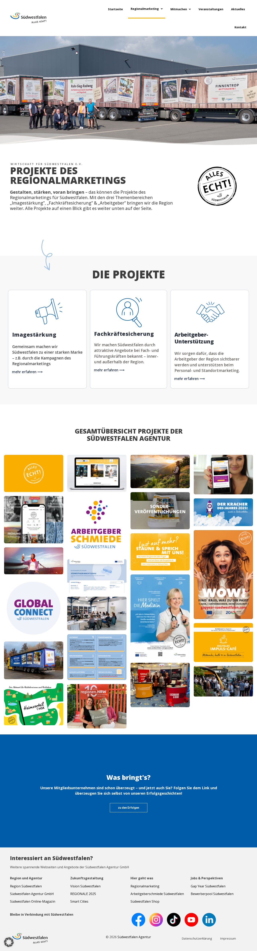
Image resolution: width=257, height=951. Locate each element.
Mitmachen (178, 9)
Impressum (228, 938)
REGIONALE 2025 (83, 894)
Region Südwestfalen (26, 886)
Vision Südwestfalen (85, 886)
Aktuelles (238, 9)
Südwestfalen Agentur (134, 937)
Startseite (115, 9)
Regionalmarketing (145, 9)
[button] (9, 942)
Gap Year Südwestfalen (208, 886)
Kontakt (240, 27)
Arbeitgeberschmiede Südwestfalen (157, 894)
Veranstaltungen (211, 9)
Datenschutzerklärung (197, 938)
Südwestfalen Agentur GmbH (32, 894)
